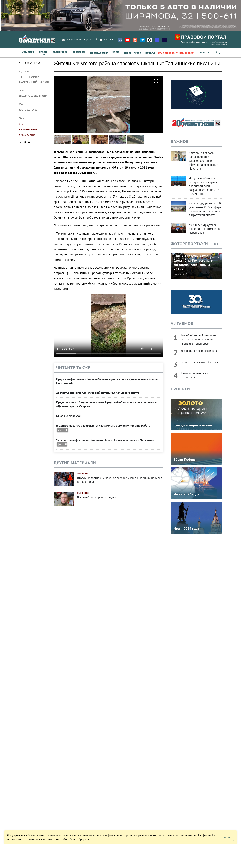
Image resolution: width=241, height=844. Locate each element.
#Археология (27, 135)
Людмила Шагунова (33, 95)
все (216, 244)
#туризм (24, 124)
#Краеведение (28, 129)
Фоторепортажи (189, 243)
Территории (29, 76)
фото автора (28, 110)
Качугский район (34, 82)
